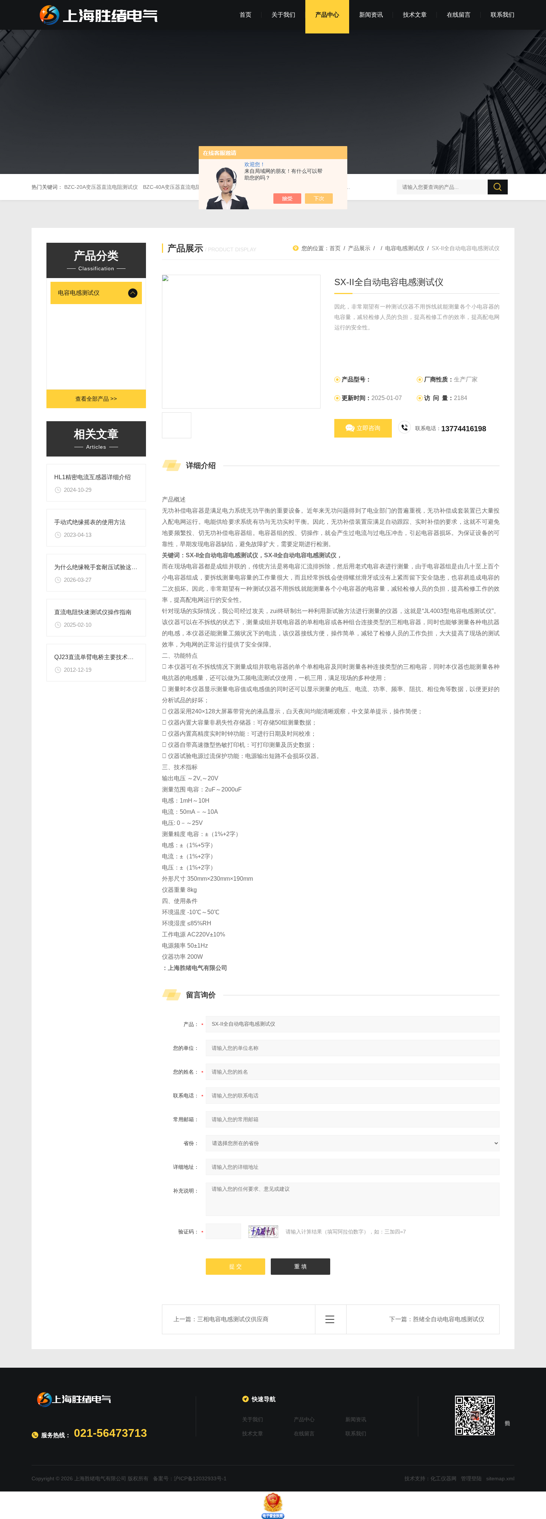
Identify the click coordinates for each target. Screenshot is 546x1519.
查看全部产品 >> (96, 399)
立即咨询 (368, 428)
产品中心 (327, 15)
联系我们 (502, 15)
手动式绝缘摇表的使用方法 (90, 522)
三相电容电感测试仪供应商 (233, 1319)
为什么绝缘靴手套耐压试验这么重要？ (104, 567)
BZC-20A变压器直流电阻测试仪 (101, 187)
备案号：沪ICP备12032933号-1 (190, 1478)
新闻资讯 (371, 15)
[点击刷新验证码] (263, 1231)
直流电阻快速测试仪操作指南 (92, 612)
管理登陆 (471, 1478)
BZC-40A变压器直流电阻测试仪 (180, 187)
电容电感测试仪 (79, 293)
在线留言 (459, 15)
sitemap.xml (500, 1478)
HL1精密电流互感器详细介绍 (92, 477)
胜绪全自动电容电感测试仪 (448, 1319)
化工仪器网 (443, 1478)
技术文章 (415, 15)
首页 (245, 15)
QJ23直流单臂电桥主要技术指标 (97, 657)
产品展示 (359, 248)
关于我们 (283, 15)
